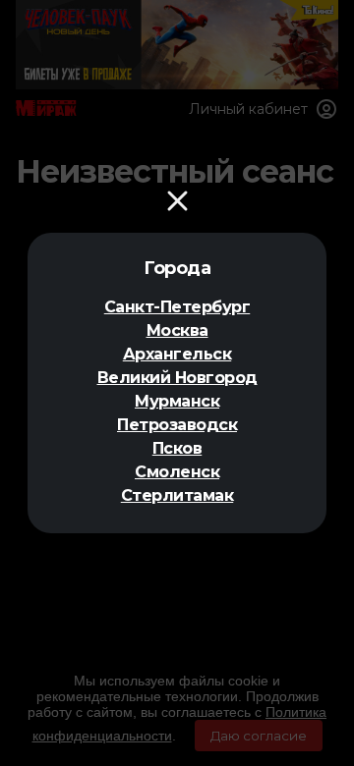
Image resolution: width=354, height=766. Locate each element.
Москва (177, 330)
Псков (177, 448)
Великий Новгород (177, 377)
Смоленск (177, 472)
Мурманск (177, 401)
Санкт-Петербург (177, 307)
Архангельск (177, 354)
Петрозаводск (177, 424)
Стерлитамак (177, 495)
